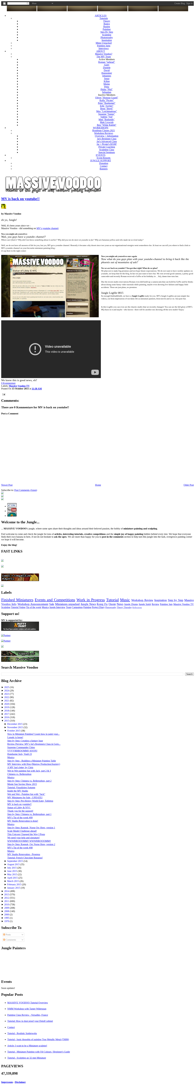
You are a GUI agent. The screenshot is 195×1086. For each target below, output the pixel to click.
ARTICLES (100, 15)
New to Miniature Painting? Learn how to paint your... (33, 734)
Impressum (7, 1082)
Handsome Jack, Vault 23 (19, 754)
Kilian (107, 81)
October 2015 (14, 730)
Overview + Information (106, 136)
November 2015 (15, 727)
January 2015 (14, 887)
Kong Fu (102, 604)
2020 (7, 704)
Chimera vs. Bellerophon (19, 774)
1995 (7, 918)
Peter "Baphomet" (106, 103)
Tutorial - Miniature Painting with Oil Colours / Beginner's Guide (38, 1051)
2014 (7, 891)
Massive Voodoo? (103, 54)
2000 (7, 914)
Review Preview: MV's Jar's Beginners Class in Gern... (33, 744)
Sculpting (106, 34)
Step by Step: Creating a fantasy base (25, 740)
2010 (7, 904)
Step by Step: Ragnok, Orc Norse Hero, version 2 (31, 844)
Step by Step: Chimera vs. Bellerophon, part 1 (29, 814)
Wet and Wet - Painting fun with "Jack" (26, 794)
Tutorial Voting (18, 607)
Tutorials (103, 18)
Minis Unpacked (104, 43)
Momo (106, 84)
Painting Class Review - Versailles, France (27, 1015)
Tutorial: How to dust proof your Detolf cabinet (30, 1021)
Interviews (104, 48)
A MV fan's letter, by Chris (20, 767)
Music (125, 600)
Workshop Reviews (103, 133)
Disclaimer (20, 1082)
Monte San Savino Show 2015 (22, 784)
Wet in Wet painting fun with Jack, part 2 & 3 (29, 770)
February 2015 (14, 884)
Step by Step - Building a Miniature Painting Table (31, 760)
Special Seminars (106, 152)
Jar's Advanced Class (107, 141)
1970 (7, 921)
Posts (8, 934)
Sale (51, 604)
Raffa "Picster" (106, 100)
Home (98, 485)
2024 (7, 690)
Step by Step (175, 600)
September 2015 (15, 861)
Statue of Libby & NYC (19, 807)
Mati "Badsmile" (107, 119)
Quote (112, 604)
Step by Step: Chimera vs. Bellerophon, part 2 (29, 781)
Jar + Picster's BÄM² (107, 144)
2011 (7, 901)
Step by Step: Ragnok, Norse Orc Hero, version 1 (31, 827)
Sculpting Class (106, 149)
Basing (106, 26)
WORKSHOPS (100, 127)
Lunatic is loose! (15, 737)
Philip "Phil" (107, 89)
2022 (7, 697)
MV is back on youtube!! (20, 199)
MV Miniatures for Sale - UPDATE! (25, 797)
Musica (45, 607)
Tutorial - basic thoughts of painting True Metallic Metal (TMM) (38, 1039)
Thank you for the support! (20, 811)
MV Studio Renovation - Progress (23, 854)
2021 (7, 700)
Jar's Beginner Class (106, 138)
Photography (107, 37)
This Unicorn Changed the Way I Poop (26, 834)
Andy (106, 65)
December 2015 (15, 724)
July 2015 (12, 867)
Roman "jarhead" (106, 62)
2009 (7, 908)
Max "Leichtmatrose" (106, 111)
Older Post (189, 485)
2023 (7, 694)
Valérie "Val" (106, 116)
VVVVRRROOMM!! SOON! (22, 750)
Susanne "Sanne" (106, 114)
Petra (106, 86)
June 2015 (12, 871)
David (107, 70)
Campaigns (77, 607)
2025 (7, 687)
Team (68, 607)
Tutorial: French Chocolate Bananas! (25, 857)
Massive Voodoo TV (183, 604)
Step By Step (106, 32)
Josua (106, 78)
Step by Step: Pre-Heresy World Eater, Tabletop (30, 801)
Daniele (106, 67)
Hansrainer (106, 73)
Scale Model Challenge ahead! (22, 831)
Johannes (106, 75)
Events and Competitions (55, 600)
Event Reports (103, 158)
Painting (107, 29)
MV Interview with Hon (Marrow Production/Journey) (33, 764)
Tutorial (112, 600)
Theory (106, 21)
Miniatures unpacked (67, 604)
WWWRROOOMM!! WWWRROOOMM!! (29, 841)
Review (155, 604)
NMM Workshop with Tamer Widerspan (26, 1008)
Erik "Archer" (106, 106)
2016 (7, 717)
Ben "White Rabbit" (106, 125)
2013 (7, 894)
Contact (103, 166)
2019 (7, 707)
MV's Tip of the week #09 (20, 817)
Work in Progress (90, 600)
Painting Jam (166, 604)
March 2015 (13, 881)
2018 (7, 710)
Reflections (137, 607)
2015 (7, 720)
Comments (10, 939)
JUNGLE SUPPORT (100, 160)
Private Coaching (106, 147)
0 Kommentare (8, 383)
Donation (103, 163)
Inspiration (107, 40)
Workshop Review (142, 600)
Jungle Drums (131, 604)
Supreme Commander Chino (21, 747)
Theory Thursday (124, 607)
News (120, 604)
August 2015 (13, 864)
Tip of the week (33, 607)
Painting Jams (103, 45)
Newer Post (6, 485)
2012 (7, 898)
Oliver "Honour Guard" (106, 97)
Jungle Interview (57, 607)
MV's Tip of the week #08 (20, 847)
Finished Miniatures (17, 600)
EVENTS (100, 155)
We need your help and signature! (23, 837)
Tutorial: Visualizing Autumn (21, 787)
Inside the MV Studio (17, 791)
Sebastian (106, 92)
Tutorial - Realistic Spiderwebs (22, 1033)
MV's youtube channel (47, 228)
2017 (7, 714)
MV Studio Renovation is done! (22, 821)
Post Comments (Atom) (25, 490)
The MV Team (103, 56)
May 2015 (12, 874)
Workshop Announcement (33, 604)
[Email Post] (3, 394)
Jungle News (88, 604)
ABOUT (100, 51)
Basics (107, 23)
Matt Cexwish (106, 122)
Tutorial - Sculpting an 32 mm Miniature (26, 1058)
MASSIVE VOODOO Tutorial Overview (27, 1002)
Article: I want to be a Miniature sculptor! (27, 1045)
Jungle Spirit (145, 604)
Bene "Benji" (106, 108)
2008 (7, 911)
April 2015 (12, 877)
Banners (104, 168)
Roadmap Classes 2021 (103, 130)
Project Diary (98, 607)
